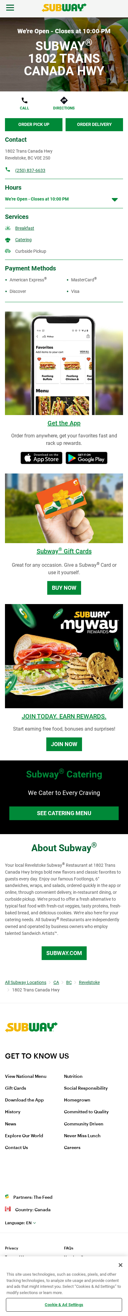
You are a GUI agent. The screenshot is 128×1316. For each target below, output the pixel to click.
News (10, 1124)
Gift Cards (15, 1088)
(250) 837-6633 (30, 170)
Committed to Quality (86, 1112)
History (13, 1112)
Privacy (11, 1248)
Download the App (24, 1100)
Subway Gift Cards (64, 551)
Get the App (64, 423)
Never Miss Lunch (82, 1136)
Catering (23, 239)
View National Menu (25, 1076)
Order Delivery (94, 124)
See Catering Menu (64, 813)
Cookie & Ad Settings (64, 1304)
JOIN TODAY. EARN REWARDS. (64, 716)
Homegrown (77, 1100)
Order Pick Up (33, 124)
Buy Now (64, 587)
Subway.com (64, 953)
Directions (64, 108)
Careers (72, 1148)
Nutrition (73, 1076)
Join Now (64, 744)
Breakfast (24, 228)
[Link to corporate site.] (31, 1047)
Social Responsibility (86, 1088)
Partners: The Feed (33, 1197)
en (18, 1223)
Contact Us (16, 1148)
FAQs (68, 1248)
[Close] (120, 1265)
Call (24, 108)
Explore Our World (24, 1136)
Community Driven (83, 1124)
